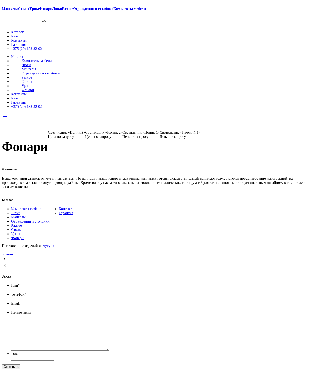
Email (15, 303)
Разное (27, 77)
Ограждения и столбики (41, 73)
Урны (26, 86)
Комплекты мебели (37, 61)
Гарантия (18, 44)
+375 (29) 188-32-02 (26, 49)
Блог (15, 36)
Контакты (19, 40)
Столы (27, 81)
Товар (15, 354)
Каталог (17, 32)
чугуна (48, 246)
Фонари (28, 90)
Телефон (18, 294)
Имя (15, 285)
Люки (26, 65)
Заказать (8, 254)
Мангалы (29, 69)
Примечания (21, 312)
